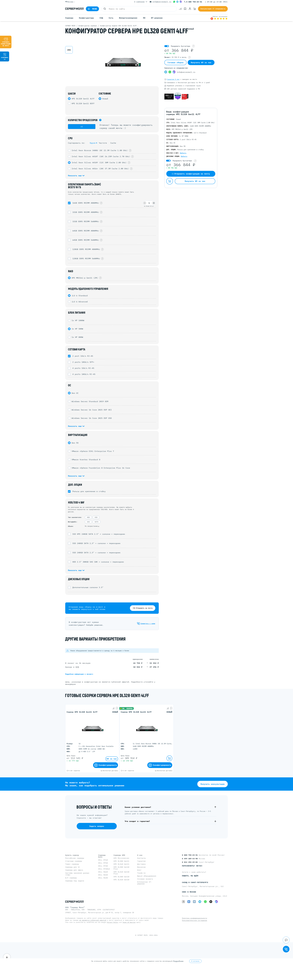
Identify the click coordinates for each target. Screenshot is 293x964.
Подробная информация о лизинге (79, 674)
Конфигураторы (86, 18)
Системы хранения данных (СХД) (77, 874)
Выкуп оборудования (146, 876)
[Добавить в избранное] (117, 708)
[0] (180, 9)
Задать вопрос (96, 826)
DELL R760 (103, 860)
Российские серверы (74, 858)
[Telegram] (177, 2)
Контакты (141, 858)
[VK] (188, 901)
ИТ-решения (157, 18)
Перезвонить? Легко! (192, 866)
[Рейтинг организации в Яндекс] (219, 18)
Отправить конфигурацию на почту (6, 43)
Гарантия (141, 861)
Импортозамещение (128, 18)
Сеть (111, 18)
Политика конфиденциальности (194, 918)
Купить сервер (72, 855)
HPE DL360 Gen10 (121, 880)
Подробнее (178, 961)
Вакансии (141, 867)
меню (94, 9)
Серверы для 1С (72, 867)
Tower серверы (72, 864)
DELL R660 (103, 872)
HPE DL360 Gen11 (121, 864)
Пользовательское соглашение (194, 920)
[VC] (183, 901)
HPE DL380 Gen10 (121, 877)
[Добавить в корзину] (169, 181)
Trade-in (141, 873)
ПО (144, 18)
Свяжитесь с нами (147, 623)
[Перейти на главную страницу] (74, 9)
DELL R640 (103, 878)
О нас (139, 855)
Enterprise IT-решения (144, 883)
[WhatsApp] (174, 2)
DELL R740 (103, 866)
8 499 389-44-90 (190, 858)
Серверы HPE (119, 855)
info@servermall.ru (161, 2)
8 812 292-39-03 (190, 862)
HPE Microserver (121, 858)
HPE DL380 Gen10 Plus (121, 868)
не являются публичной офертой (92, 920)
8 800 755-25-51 (194, 2)
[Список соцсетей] (286, 940)
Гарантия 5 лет (173, 79)
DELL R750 (103, 863)
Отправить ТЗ (4, 58)
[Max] (181, 2)
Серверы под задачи (74, 881)
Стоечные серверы (73, 861)
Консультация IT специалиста (213, 9)
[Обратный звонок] (286, 949)
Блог (139, 870)
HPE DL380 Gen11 (121, 861)
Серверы (69, 18)
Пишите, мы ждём (190, 876)
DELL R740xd (104, 869)
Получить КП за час (201, 62)
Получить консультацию (213, 784)
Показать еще (75, 175)
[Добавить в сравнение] (113, 708)
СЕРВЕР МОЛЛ (142, 935)
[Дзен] (210, 901)
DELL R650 (103, 875)
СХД (101, 18)
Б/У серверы (71, 878)
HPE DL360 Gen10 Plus (121, 873)
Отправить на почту (144, 608)
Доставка (141, 864)
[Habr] (194, 901)
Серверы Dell (102, 856)
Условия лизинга (145, 879)
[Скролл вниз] (6, 957)
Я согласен (195, 961)
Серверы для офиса (74, 870)
